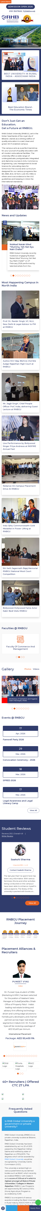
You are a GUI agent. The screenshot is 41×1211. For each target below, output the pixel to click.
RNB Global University (14, 1159)
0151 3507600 (15, 11)
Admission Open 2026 (20, 7)
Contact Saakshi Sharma (20, 870)
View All (33, 810)
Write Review (7, 836)
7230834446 (29, 11)
